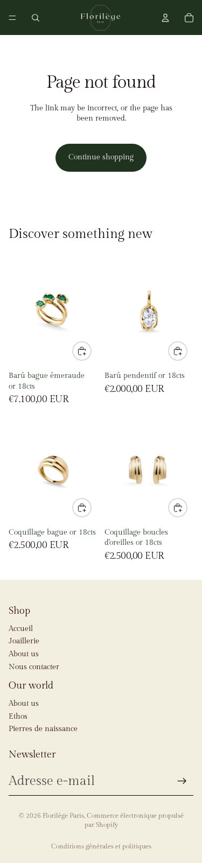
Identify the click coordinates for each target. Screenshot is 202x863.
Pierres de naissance (43, 729)
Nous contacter (34, 667)
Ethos (18, 716)
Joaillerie (24, 641)
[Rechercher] (35, 18)
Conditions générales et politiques (101, 846)
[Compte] (165, 18)
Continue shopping (101, 157)
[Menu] (12, 17)
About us (24, 654)
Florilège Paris (63, 815)
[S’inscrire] (182, 781)
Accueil (21, 629)
